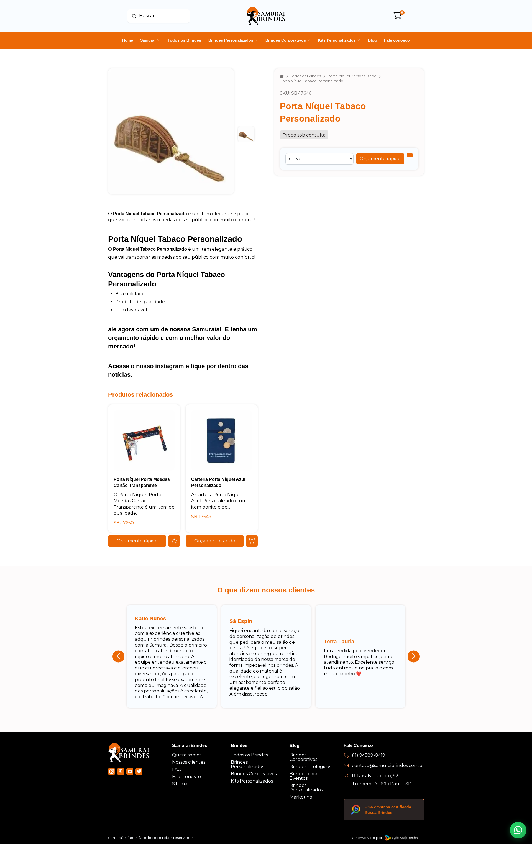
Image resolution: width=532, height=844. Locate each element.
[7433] (410, 155)
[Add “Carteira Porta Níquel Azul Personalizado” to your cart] (252, 541)
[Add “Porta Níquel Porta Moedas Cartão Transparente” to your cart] (174, 541)
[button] (380, 158)
